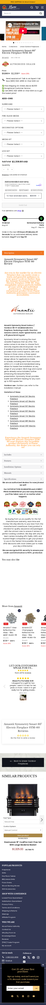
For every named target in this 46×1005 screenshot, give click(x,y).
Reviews (5, 939)
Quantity (6, 165)
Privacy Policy (7, 904)
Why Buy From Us (8, 933)
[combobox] (23, 13)
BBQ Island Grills (8, 879)
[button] (23, 253)
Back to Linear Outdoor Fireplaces (24, 762)
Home (4, 47)
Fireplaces (6, 870)
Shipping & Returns (9, 911)
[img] (23, 670)
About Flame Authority (11, 926)
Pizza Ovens (7, 882)
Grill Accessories (8, 889)
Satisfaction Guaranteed (12, 901)
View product (23, 835)
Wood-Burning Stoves (11, 886)
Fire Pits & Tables (8, 876)
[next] (42, 820)
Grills (4, 873)
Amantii (5, 57)
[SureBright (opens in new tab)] (38, 185)
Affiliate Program (9, 917)
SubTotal (6, 162)
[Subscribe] (36, 988)
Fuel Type (7, 818)
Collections (13, 47)
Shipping (5, 175)
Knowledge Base (9, 936)
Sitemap (5, 914)
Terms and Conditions (11, 908)
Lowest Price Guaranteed (12, 898)
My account (6, 946)
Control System (10, 826)
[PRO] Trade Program (11, 942)
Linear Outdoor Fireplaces (29, 47)
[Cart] (37, 7)
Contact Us (6, 929)
